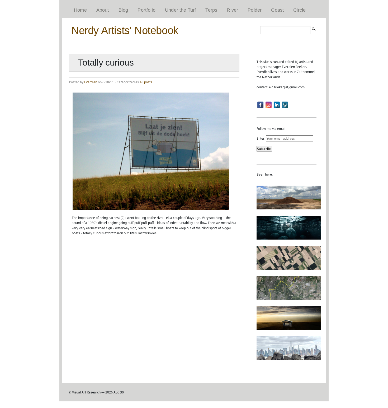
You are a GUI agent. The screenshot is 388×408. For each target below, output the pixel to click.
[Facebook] (260, 105)
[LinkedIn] (276, 105)
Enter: (261, 138)
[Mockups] (289, 327)
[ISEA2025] (289, 297)
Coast (277, 10)
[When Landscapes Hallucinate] (289, 267)
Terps (211, 10)
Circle (299, 10)
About (102, 10)
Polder (255, 10)
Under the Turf (180, 10)
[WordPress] (285, 105)
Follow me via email (271, 128)
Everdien (90, 82)
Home (80, 10)
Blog (123, 10)
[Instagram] (268, 105)
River (232, 10)
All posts (146, 82)
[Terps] (289, 207)
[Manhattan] (289, 357)
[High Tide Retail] (289, 237)
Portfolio (146, 10)
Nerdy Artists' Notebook (124, 30)
